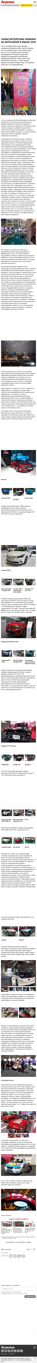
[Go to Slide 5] (33, 989)
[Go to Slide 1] (4, 989)
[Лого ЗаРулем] (7, 2)
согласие (3, 1293)
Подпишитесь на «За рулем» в (18, 1242)
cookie (14, 1360)
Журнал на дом (26, 5)
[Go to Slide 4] (25, 989)
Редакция (4, 1354)
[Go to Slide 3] (18, 989)
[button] (35, 1358)
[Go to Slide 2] (11, 989)
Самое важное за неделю (10, 1285)
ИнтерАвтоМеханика (12, 5)
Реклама (11, 1354)
